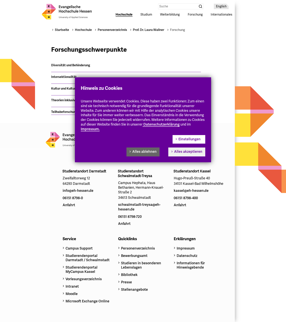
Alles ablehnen (144, 151)
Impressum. (90, 129)
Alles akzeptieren (188, 151)
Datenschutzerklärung (161, 124)
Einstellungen (189, 139)
